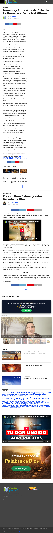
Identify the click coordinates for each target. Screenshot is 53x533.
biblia (46, 392)
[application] (26, 429)
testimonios (36, 406)
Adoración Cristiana (6, 392)
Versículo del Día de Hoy (24, 407)
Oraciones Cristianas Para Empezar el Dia (17, 402)
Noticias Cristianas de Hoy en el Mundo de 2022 (13, 157)
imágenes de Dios (8, 398)
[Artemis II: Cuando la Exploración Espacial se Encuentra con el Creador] (7, 173)
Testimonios (29, 528)
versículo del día (15, 407)
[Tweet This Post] (22, 209)
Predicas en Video (13, 405)
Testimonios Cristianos (20, 158)
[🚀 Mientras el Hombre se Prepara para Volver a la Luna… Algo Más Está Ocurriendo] (15, 173)
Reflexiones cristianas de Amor (7, 406)
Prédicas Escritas (24, 405)
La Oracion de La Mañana (23, 398)
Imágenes (6, 529)
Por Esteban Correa (13, 202)
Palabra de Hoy (9, 528)
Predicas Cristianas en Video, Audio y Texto (28, 404)
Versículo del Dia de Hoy (6, 407)
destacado (15, 394)
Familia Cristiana (26, 395)
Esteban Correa (8, 395)
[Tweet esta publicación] (11, 23)
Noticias (16, 401)
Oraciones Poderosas (38, 402)
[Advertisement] (14, 513)
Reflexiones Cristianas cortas (40, 405)
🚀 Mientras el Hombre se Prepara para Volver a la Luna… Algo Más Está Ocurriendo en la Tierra (15, 178)
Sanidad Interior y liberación (28, 406)
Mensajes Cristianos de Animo (24, 400)
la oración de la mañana (40, 398)
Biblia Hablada (9, 394)
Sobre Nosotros (43, 528)
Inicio (3, 528)
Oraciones (36, 528)
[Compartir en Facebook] (7, 23)
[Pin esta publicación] (15, 23)
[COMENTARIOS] (23, 23)
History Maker (18, 531)
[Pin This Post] (30, 209)
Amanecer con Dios (30, 392)
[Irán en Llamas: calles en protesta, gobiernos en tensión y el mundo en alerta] (23, 173)
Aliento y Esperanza (17, 392)
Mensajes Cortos (10, 400)
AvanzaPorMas (13, 16)
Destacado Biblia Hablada (26, 394)
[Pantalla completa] (49, 441)
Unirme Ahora (26, 310)
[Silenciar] (47, 441)
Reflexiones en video (17, 406)
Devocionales (39, 394)
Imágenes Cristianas (34, 397)
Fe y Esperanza (32, 395)
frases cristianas (39, 395)
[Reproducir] (3, 441)
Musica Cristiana (10, 401)
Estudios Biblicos (19, 395)
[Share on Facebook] (15, 209)
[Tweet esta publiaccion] (13, 161)
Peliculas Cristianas (8, 158)
